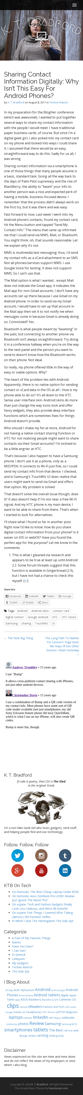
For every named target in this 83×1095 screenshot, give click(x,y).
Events (16, 942)
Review (36, 1023)
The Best (56, 1030)
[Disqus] (41, 710)
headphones (34, 1012)
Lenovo (27, 1017)
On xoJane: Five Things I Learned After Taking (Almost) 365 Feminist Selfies (42, 915)
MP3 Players (55, 1017)
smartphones (18, 1030)
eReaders (35, 1006)
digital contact (14, 617)
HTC (55, 617)
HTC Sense (69, 617)
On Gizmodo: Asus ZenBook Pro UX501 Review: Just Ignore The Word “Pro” (43, 898)
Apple (64, 995)
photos (23, 1024)
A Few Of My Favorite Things (31, 938)
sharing (26, 623)
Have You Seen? (22, 946)
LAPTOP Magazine (67, 1012)
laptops (16, 1017)
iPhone (51, 1012)
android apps (58, 990)
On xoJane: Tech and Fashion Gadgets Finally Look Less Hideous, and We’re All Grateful (42, 906)
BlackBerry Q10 (50, 999)
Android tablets (47, 994)
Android (22, 611)
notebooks (11, 1024)
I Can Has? (19, 950)
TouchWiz (41, 623)
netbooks (68, 1017)
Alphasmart (27, 990)
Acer (17, 990)
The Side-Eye (20, 971)
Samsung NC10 (69, 1024)
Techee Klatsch (58, 102)
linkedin (40, 1017)
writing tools (56, 1035)
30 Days (9, 990)
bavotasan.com (58, 1088)
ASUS (24, 999)
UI (53, 623)
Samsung (11, 623)
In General (18, 955)
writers (32, 1035)
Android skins (40, 611)
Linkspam (18, 959)
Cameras (65, 999)
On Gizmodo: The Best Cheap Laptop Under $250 (45, 892)
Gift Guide (70, 1007)
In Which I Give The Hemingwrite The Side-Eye (42, 921)
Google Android (38, 617)
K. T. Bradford (16, 102)
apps (17, 999)
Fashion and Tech (53, 1007)
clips (13, 1006)
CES (74, 999)
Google (9, 1012)
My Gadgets (20, 963)
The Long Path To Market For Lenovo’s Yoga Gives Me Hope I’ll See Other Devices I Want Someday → (62, 646)
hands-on (19, 1012)
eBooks (23, 1007)
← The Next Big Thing (18, 638)
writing (43, 1035)
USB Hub (68, 1030)
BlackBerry (35, 999)
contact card (61, 611)
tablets (40, 1030)
